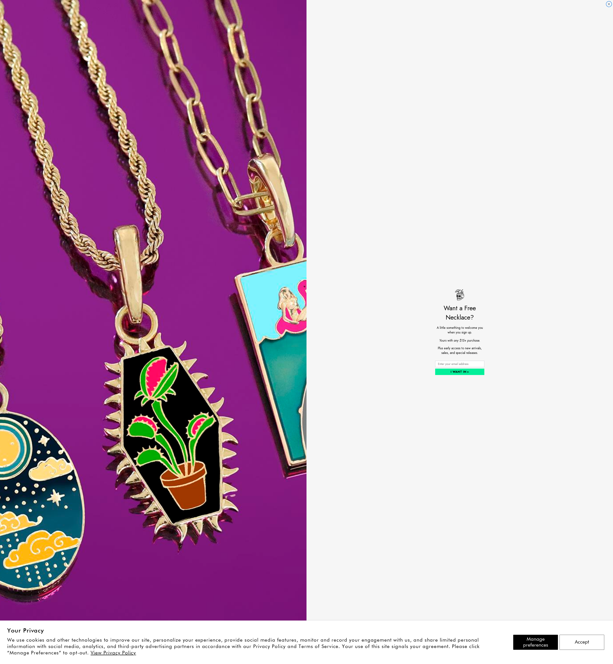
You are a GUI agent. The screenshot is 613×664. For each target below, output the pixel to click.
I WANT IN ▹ (460, 372)
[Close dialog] (609, 4)
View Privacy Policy (113, 653)
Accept (582, 642)
